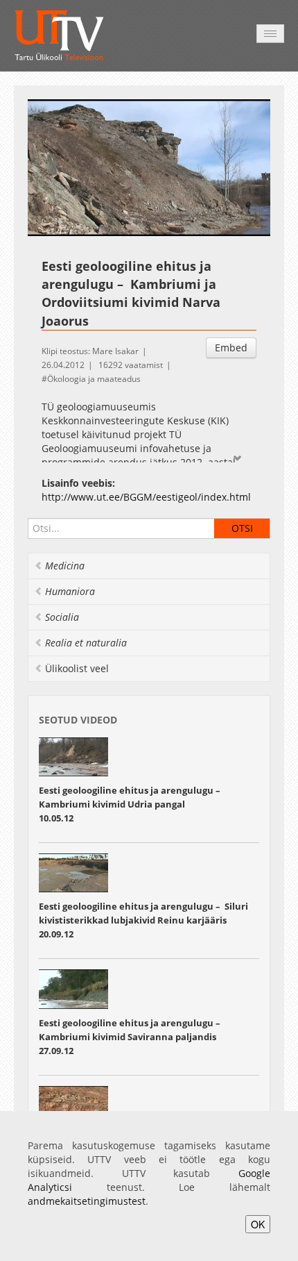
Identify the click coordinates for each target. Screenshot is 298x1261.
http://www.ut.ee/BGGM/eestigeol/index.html (146, 496)
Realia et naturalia (86, 642)
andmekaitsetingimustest (87, 1201)
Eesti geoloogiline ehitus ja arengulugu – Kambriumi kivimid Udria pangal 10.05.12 (129, 804)
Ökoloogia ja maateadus (94, 379)
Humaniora (70, 591)
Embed (231, 347)
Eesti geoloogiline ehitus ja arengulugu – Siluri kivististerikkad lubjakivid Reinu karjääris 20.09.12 (143, 920)
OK (258, 1224)
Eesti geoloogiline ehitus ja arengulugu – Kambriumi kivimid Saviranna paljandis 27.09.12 (129, 1037)
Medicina (65, 565)
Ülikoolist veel (77, 668)
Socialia (62, 617)
